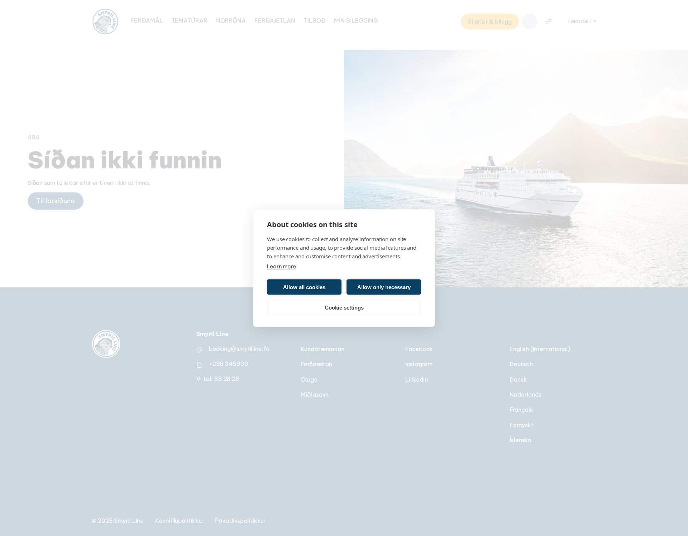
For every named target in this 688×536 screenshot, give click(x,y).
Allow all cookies (304, 287)
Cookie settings (344, 307)
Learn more (281, 266)
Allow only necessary (384, 287)
